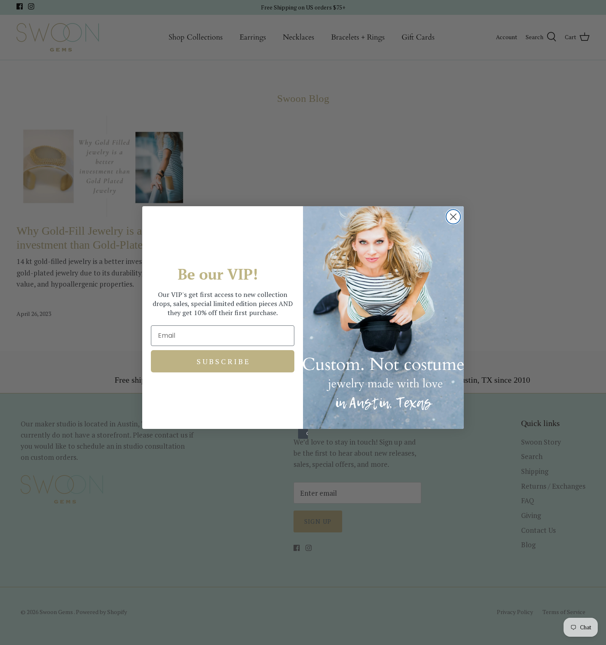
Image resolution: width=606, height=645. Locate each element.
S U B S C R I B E (223, 361)
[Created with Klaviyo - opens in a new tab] (303, 434)
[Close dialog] (453, 217)
